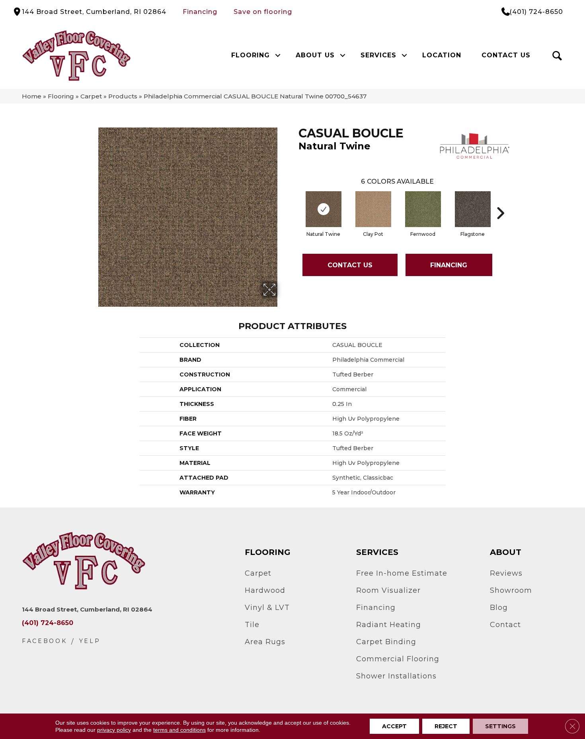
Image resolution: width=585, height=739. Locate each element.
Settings (500, 726)
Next (500, 201)
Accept (394, 726)
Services (378, 55)
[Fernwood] (423, 209)
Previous (294, 201)
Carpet (91, 96)
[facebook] (44, 641)
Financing (200, 12)
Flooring (250, 55)
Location (441, 55)
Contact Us (506, 55)
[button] (277, 55)
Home (31, 96)
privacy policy (114, 730)
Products (122, 96)
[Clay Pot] (373, 209)
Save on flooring (263, 12)
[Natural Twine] (323, 209)
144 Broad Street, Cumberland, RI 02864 (94, 12)
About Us (315, 55)
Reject (446, 726)
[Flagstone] (473, 209)
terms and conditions (179, 730)
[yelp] (90, 641)
